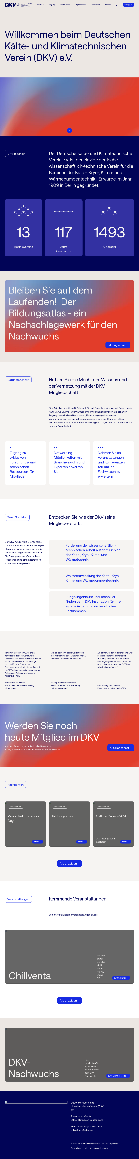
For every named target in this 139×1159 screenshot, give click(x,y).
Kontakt (108, 5)
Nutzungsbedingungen (99, 1148)
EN (103, 1144)
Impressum (114, 1144)
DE (107, 1144)
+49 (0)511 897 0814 (91, 1126)
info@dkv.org (86, 1129)
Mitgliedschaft (80, 5)
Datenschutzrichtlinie (79, 1148)
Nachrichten (65, 5)
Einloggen (128, 5)
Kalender (40, 5)
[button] (52, 4)
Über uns (30, 4)
